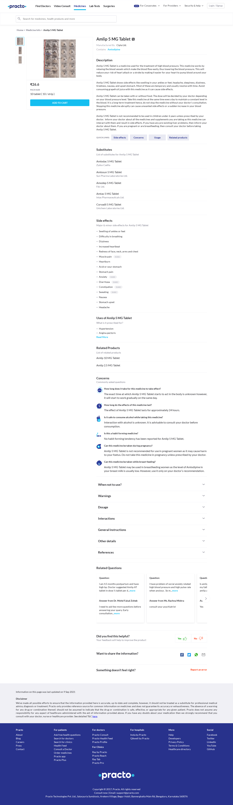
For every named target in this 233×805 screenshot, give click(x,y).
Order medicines (63, 752)
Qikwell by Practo (139, 738)
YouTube (211, 745)
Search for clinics (63, 741)
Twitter (211, 738)
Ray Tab (96, 759)
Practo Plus (60, 759)
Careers (20, 741)
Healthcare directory (180, 749)
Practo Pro (98, 762)
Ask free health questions (67, 734)
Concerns (139, 137)
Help (171, 734)
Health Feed (60, 745)
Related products (178, 137)
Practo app (59, 756)
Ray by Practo (99, 752)
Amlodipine (114, 49)
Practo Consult (100, 734)
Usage (157, 137)
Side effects (120, 137)
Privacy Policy (176, 741)
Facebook (212, 734)
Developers (175, 738)
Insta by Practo (138, 734)
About (19, 734)
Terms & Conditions (179, 745)
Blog (18, 738)
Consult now (101, 792)
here (94, 716)
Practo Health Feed (102, 738)
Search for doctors (64, 738)
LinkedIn (211, 741)
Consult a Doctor (63, 749)
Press (19, 745)
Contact (20, 749)
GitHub (211, 749)
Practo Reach (99, 755)
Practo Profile (99, 741)
